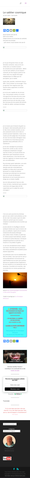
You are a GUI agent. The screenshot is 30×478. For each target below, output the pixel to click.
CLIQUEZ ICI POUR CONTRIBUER (15, 325)
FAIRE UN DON (15, 370)
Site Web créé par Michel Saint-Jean (15, 476)
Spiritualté (14, 15)
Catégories (12, 429)
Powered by (11, 394)
